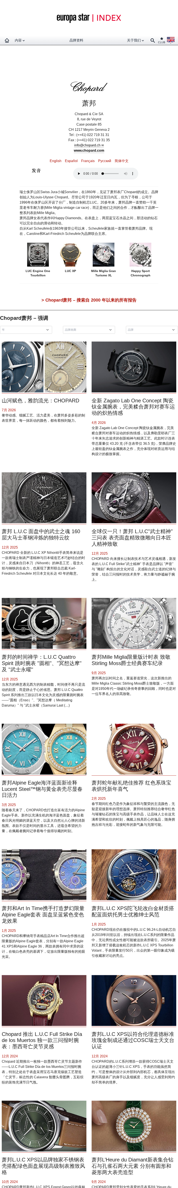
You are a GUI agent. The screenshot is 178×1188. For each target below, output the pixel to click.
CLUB (161, 42)
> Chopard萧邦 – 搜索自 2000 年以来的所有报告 (89, 300)
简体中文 (122, 161)
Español (71, 161)
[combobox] (27, 330)
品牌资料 (76, 40)
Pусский (104, 161)
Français (88, 161)
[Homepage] (7, 40)
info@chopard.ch (87, 145)
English (55, 161)
